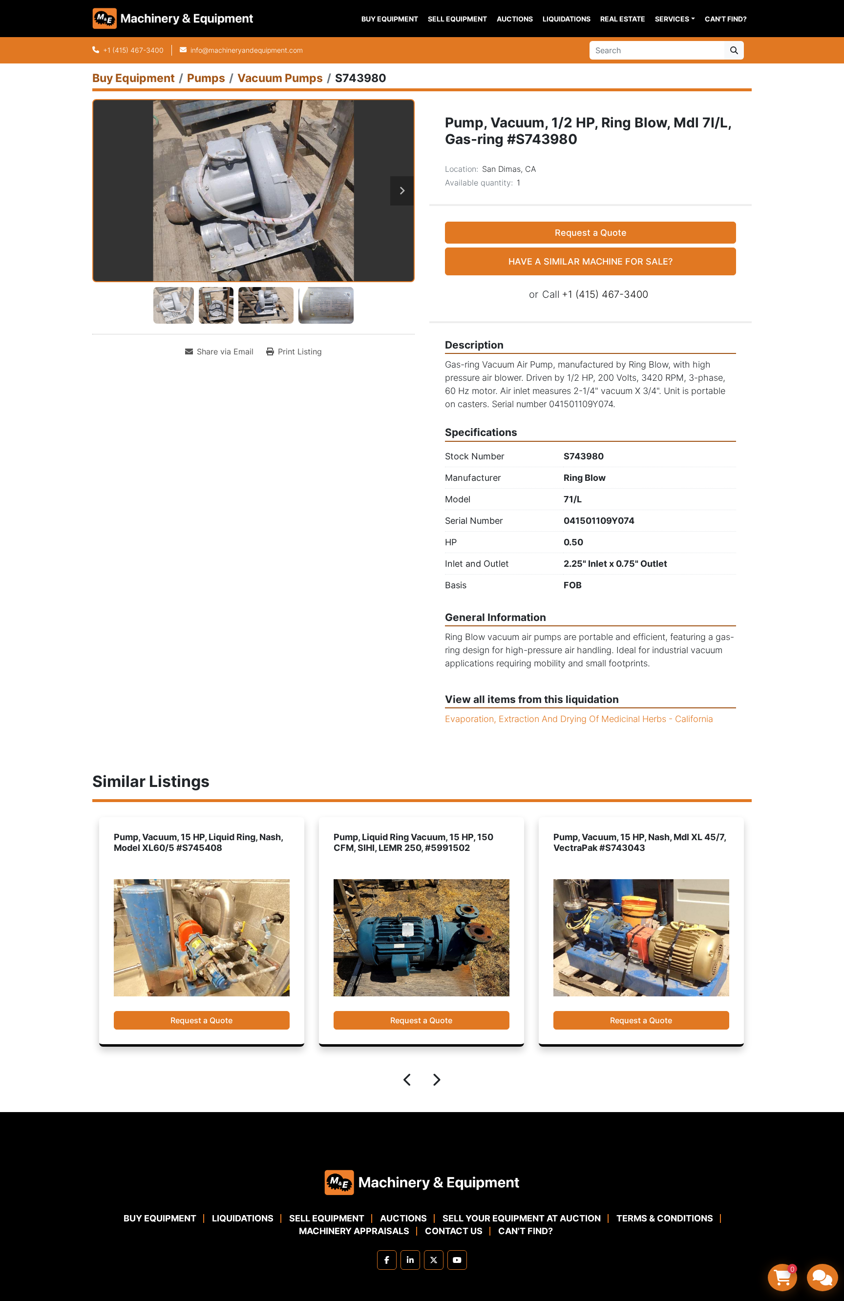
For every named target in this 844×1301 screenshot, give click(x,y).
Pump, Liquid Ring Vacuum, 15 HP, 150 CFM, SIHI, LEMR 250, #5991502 (194, 842)
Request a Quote (591, 232)
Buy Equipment (389, 19)
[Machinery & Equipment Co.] (422, 1182)
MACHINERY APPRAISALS (354, 1231)
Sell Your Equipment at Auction (522, 1218)
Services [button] (672, 19)
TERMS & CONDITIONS (664, 1218)
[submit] (734, 50)
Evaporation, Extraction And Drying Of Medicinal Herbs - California (579, 719)
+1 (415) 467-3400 (133, 50)
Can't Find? (726, 19)
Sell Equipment (457, 19)
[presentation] (407, 1081)
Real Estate (622, 19)
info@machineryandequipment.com (246, 50)
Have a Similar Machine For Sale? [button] (590, 261)
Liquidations (567, 19)
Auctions (515, 19)
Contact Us (454, 1231)
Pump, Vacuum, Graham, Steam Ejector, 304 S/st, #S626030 (636, 842)
